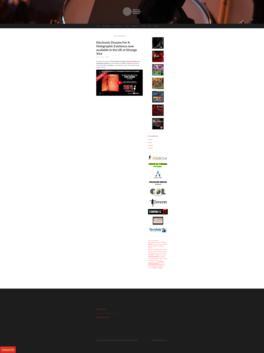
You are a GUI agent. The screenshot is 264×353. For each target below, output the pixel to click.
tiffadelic (154, 268)
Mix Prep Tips (135, 26)
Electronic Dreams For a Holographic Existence (156, 246)
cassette (163, 242)
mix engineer (151, 254)
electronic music (151, 249)
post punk (156, 258)
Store (149, 26)
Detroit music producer (157, 244)
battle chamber (155, 240)
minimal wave (156, 253)
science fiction (151, 262)
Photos (143, 26)
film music (165, 249)
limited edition (164, 251)
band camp (150, 240)
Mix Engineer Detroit (101, 309)
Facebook (150, 148)
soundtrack (160, 262)
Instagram (150, 145)
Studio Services (117, 26)
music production (153, 256)
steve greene (153, 264)
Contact (156, 26)
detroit (150, 244)
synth (160, 266)
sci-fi (160, 260)
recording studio (150, 260)
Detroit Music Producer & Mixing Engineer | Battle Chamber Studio (118, 340)
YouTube (150, 139)
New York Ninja (150, 258)
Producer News (106, 26)
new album (162, 256)
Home (97, 26)
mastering (150, 253)
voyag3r (160, 268)
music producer (162, 254)
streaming (162, 264)
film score (150, 251)
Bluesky (150, 142)
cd (166, 242)
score (156, 262)
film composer (160, 249)
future (154, 251)
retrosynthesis (156, 260)
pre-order (160, 258)
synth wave (150, 267)
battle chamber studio (152, 242)
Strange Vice (130, 63)
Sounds (127, 26)
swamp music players (153, 266)
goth (156, 251)
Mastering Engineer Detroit (102, 317)
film (157, 249)
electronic (165, 244)
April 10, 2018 (100, 57)
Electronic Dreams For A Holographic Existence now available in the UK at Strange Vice (116, 48)
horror (160, 251)
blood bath (159, 242)
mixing (157, 254)
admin (107, 57)
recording (165, 258)
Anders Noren (160, 340)
